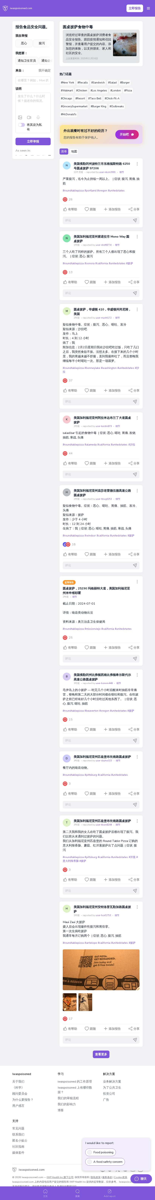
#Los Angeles (99, 90)
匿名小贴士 (19, 1141)
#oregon (102, 190)
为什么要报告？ (23, 1100)
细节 (121, 172)
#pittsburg (90, 775)
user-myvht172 (104, 317)
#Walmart (67, 90)
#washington (109, 368)
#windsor (90, 535)
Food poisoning (103, 1152)
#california (101, 263)
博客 (61, 1110)
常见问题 (18, 1128)
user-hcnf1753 (104, 915)
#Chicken (81, 90)
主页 (45, 1196)
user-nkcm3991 (107, 172)
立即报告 (135, 8)
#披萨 (129, 263)
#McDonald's (68, 114)
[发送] (135, 220)
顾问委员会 (19, 1094)
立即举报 (33, 141)
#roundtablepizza (73, 190)
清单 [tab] (64, 151)
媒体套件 (18, 1153)
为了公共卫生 (112, 1088)
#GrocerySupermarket (74, 106)
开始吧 (124, 134)
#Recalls (83, 82)
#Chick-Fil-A (112, 98)
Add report (110, 1196)
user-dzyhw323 (104, 760)
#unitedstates (116, 190)
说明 (19, 89)
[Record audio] (38, 117)
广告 (106, 1100)
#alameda (90, 444)
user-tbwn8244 (104, 824)
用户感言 (18, 1106)
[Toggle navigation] (148, 8)
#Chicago (66, 98)
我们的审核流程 (68, 1098)
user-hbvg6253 (104, 499)
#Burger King (98, 106)
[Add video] (29, 117)
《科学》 (18, 1088)
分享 (136, 209)
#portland (90, 190)
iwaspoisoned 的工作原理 (75, 1082)
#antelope (90, 943)
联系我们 (18, 1134)
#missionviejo (92, 629)
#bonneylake (92, 368)
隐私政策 (95, 1177)
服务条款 (107, 1177)
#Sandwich (98, 82)
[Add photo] (20, 117)
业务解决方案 (112, 1082)
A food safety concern (107, 1162)
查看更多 (101, 1054)
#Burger (125, 82)
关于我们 (18, 1082)
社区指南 (18, 1147)
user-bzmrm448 (104, 683)
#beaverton (91, 711)
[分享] (137, 164)
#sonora (89, 263)
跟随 (93, 209)
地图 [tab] (74, 151)
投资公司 (109, 1094)
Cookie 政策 (120, 1177)
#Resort (80, 98)
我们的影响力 (67, 1104)
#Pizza (128, 90)
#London (115, 90)
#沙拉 (131, 444)
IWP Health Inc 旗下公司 (60, 1177)
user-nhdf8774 (104, 244)
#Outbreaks (117, 106)
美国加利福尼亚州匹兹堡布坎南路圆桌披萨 (102, 757)
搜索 (77, 1196)
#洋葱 (132, 857)
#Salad (112, 82)
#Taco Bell (94, 98)
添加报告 (115, 209)
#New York (67, 82)
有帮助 (72, 209)
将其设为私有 (34, 127)
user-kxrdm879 (104, 426)
